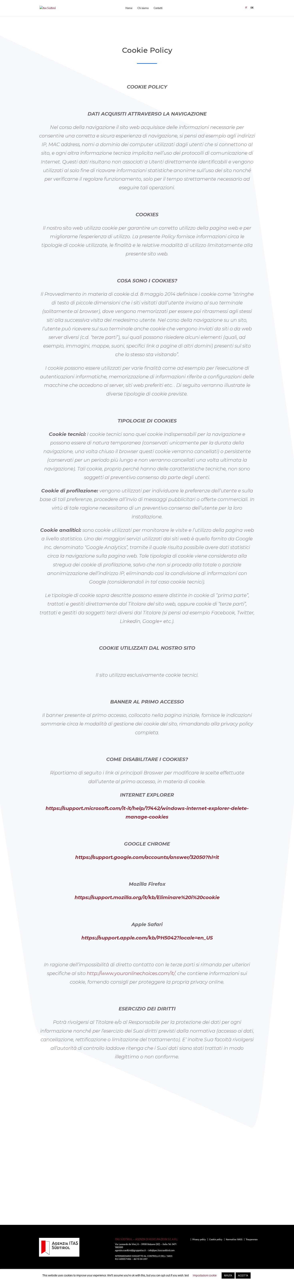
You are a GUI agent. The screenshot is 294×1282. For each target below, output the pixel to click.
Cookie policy (215, 1239)
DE (252, 7)
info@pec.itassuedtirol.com (161, 1250)
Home (128, 8)
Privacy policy (199, 1239)
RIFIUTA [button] (228, 1275)
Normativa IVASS (234, 1239)
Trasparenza (252, 1239)
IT (246, 7)
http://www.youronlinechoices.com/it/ (131, 973)
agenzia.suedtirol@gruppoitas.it (130, 1250)
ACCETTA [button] (243, 1275)
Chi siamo (143, 8)
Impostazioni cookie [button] (205, 1275)
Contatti (158, 8)
